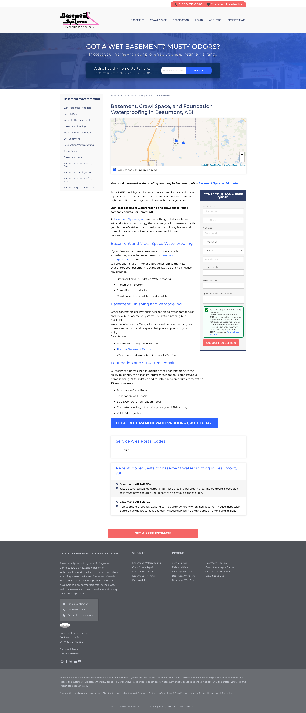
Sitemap (190, 706)
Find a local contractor (226, 4)
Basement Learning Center (79, 172)
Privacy (213, 334)
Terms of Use (233, 332)
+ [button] (242, 154)
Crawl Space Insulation (218, 571)
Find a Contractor (78, 603)
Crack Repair (71, 151)
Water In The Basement (77, 120)
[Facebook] (66, 661)
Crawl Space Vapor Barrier (220, 567)
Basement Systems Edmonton (219, 183)
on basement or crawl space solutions (179, 681)
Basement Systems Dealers (79, 187)
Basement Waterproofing (82, 98)
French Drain (71, 114)
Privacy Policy (158, 706)
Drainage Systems (182, 571)
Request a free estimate (81, 615)
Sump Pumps (179, 563)
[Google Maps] (62, 661)
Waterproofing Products (77, 107)
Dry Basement (72, 138)
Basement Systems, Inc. (129, 219)
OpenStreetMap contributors (234, 165)
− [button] (242, 159)
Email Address (211, 280)
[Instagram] (71, 661)
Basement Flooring (216, 563)
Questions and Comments (217, 293)
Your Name (209, 206)
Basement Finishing (143, 575)
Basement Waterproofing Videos (78, 180)
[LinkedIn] (75, 661)
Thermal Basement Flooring (135, 349)
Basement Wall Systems (185, 580)
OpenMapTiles (215, 165)
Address (207, 227)
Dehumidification (142, 580)
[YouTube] (80, 661)
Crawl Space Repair (143, 567)
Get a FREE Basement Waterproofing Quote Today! (164, 423)
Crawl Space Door (215, 575)
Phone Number (211, 267)
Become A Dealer (69, 649)
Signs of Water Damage (77, 132)
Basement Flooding (75, 126)
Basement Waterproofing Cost (78, 165)
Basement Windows (183, 575)
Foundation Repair (142, 571)
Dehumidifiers (180, 567)
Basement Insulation (75, 157)
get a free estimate (153, 533)
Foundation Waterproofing (79, 145)
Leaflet (204, 165)
